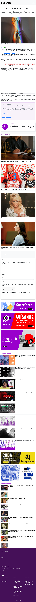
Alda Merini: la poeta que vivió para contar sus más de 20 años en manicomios (20, 524)
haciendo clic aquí (5, 113)
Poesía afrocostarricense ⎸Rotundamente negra (17, 498)
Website (3, 280)
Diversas (27, 16)
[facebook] (1, 575)
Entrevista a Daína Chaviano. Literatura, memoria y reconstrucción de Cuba (21, 512)
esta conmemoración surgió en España (18, 51)
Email (3, 277)
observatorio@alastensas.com (6, 571)
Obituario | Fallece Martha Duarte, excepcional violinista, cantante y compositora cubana (20, 537)
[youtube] (3, 575)
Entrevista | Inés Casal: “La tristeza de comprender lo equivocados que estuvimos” (21, 518)
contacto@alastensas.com (6, 117)
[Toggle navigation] (33, 2)
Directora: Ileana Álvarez (29, 584)
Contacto (2, 557)
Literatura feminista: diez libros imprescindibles (17, 492)
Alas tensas (4, 551)
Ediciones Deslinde (4, 581)
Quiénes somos (3, 555)
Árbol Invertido (3, 579)
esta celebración (20, 98)
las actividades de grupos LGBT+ (9, 53)
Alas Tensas (23, 16)
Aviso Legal (2, 558)
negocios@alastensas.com (5, 566)
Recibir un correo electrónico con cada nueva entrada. (12, 294)
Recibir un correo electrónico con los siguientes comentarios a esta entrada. (16, 292)
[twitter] (2, 575)
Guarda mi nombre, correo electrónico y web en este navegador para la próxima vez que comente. (17, 285)
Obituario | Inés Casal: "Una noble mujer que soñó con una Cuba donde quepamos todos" (21, 543)
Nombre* (3, 274)
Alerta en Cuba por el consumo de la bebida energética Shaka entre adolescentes (20, 486)
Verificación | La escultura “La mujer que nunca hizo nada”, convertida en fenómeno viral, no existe (21, 531)
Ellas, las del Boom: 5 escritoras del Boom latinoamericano (19, 504)
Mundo (30, 16)
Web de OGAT (3, 570)
